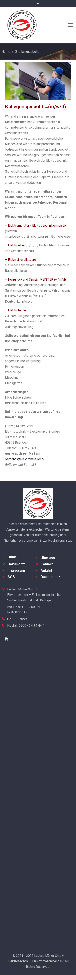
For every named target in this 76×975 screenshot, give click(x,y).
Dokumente (16, 564)
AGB (11, 577)
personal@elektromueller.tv (24, 459)
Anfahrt (46, 570)
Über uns (48, 558)
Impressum (16, 570)
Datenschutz (50, 577)
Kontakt (47, 564)
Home (6, 52)
